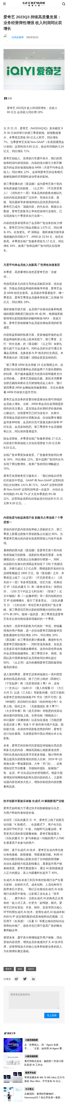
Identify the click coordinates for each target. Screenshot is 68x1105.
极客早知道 (30, 1072)
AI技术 (31, 969)
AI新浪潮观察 (31, 1040)
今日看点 (29, 1089)
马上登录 (52, 1015)
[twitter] (25, 979)
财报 (20, 969)
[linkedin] (33, 979)
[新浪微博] (16, 979)
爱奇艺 (9, 969)
